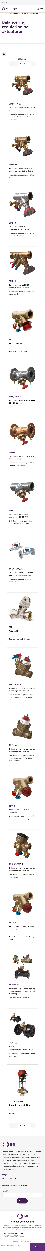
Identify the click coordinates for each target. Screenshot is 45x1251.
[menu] (41, 8)
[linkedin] (3, 1178)
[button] (11, 64)
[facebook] (15, 1178)
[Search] (38, 8)
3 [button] (24, 64)
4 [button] (28, 64)
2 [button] (20, 64)
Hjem (10, 14)
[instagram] (11, 1178)
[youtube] (7, 1178)
